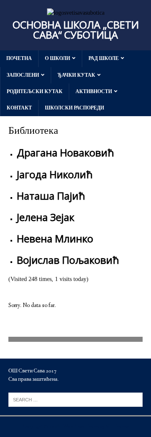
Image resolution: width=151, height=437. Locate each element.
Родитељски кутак (34, 91)
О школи (57, 58)
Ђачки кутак (76, 75)
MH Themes (117, 426)
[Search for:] (75, 399)
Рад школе (104, 58)
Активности (94, 91)
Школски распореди (74, 108)
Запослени (23, 75)
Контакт (19, 108)
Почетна (19, 58)
